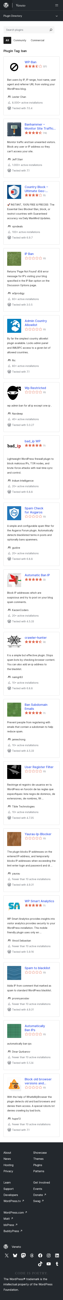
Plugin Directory (13, 15)
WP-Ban (30, 62)
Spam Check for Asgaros (34, 510)
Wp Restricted (35, 388)
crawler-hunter (36, 637)
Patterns (38, 1171)
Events (37, 1189)
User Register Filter (39, 767)
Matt (8, 1218)
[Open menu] (57, 5)
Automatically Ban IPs (35, 1028)
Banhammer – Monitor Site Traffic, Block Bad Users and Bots (40, 127)
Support (9, 1189)
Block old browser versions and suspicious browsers (40, 1081)
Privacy (8, 1171)
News (7, 1158)
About (7, 1152)
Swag (38, 1201)
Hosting (8, 1165)
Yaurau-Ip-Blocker (38, 834)
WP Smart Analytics (39, 901)
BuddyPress (13, 1231)
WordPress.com (15, 1212)
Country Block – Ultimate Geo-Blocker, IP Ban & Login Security (37, 189)
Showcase (40, 1152)
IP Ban (29, 254)
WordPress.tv (14, 1201)
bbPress (11, 1225)
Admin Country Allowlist (36, 323)
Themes (38, 1158)
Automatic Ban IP (37, 575)
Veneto (16, 1246)
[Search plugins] (50, 29)
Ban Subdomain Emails (36, 707)
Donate (39, 1195)
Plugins (37, 1165)
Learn (7, 1182)
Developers (11, 1195)
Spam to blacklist (37, 968)
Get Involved (41, 1182)
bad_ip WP (33, 441)
